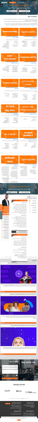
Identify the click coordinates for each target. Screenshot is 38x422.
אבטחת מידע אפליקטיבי (5, 69)
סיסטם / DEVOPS (16, 37)
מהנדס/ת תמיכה (15, 44)
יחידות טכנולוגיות (33, 42)
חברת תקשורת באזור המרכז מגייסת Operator (23, 171)
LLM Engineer (15, 148)
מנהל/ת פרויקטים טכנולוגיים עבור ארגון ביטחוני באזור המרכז (14, 167)
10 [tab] (15, 398)
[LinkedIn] (7, 403)
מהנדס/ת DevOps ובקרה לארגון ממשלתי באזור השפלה (5, 47)
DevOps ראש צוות (6, 44)
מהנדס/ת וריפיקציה (15, 94)
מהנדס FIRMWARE (24, 41)
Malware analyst (15, 66)
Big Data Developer (6, 122)
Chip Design (7, 95)
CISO (8, 71)
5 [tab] (22, 398)
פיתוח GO (34, 41)
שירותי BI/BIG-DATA (14, 405)
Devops (8, 41)
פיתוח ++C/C (25, 44)
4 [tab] (23, 398)
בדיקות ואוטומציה (34, 63)
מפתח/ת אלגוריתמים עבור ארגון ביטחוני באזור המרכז (5, 170)
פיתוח (35, 143)
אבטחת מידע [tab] (34, 207)
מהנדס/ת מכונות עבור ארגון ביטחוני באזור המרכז (5, 167)
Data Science (16, 117)
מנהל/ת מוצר (34, 98)
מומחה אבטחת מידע (15, 68)
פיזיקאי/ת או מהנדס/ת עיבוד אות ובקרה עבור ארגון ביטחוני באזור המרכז (14, 172)
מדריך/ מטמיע (34, 95)
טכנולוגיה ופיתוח (19, 405)
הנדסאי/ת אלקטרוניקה (24, 172)
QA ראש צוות (34, 68)
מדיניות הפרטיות (14, 418)
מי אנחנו (20, 413)
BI (30, 25)
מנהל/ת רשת (16, 42)
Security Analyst (6, 70)
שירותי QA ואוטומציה (18, 407)
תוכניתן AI (16, 143)
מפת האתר (19, 414)
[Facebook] (6, 403)
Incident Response (15, 71)
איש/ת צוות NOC (6, 230)
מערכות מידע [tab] (34, 210)
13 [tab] (11, 398)
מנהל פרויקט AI (6, 143)
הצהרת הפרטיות (6, 376)
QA (35, 69)
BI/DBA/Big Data (16, 114)
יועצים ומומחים (19, 408)
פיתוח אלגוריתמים (15, 144)
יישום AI (16, 145)
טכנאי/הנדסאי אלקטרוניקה (34, 167)
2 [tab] (26, 398)
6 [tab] (21, 398)
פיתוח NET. (34, 43)
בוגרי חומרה (25, 119)
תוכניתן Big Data (6, 121)
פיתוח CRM (34, 46)
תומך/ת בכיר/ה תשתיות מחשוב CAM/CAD (5, 238)
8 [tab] (18, 398)
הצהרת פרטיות (13, 413)
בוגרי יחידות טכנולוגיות (33, 114)
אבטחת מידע (25, 145)
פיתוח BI (7, 119)
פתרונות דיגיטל (14, 406)
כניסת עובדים (16, 414)
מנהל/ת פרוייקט (24, 94)
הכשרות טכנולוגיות (13, 407)
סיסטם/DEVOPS (32, 414)
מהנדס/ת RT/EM (24, 46)
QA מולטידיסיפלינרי (24, 71)
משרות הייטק (13, 2)
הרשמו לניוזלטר (1, 215)
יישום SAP (34, 99)
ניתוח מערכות (25, 95)
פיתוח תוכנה (35, 37)
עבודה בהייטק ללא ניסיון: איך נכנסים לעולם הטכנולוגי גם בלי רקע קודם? (23, 294)
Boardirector (32, 407)
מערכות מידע (34, 145)
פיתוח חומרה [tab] (34, 212)
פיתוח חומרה (16, 88)
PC (17, 43)
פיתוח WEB (25, 413)
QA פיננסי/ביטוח (33, 71)
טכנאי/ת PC (7, 229)
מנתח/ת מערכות (6, 235)
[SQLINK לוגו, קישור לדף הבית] (4, 2)
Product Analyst (15, 122)
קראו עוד (2, 291)
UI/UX (35, 94)
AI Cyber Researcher (6, 148)
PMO (26, 98)
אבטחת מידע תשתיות (6, 68)
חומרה (26, 143)
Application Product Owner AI (5, 237)
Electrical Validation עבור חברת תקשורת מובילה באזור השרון (23, 167)
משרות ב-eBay (32, 413)
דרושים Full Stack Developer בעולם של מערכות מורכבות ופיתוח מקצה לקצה (22, 263)
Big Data (33, 25)
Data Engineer (7, 120)
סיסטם (26, 144)
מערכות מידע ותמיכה (33, 88)
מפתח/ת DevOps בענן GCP (5, 222)
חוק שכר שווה (13, 414)
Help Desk (25, 97)
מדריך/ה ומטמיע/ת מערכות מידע (5, 221)
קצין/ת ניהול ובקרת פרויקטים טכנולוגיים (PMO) (5, 233)
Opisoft (25, 405)
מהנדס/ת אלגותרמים (15, 97)
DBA (17, 121)
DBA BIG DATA (7, 117)
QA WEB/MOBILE (24, 69)
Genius (27, 405)
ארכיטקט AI (7, 144)
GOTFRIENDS (30, 406)
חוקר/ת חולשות (15, 70)
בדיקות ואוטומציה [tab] (33, 205)
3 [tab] (25, 398)
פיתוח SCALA (16, 119)
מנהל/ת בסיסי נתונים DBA (5, 232)
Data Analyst (16, 120)
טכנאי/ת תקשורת (15, 46)
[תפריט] (36, 2)
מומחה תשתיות (6, 43)
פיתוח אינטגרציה (33, 44)
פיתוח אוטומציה (24, 68)
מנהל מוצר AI (7, 145)
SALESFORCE (25, 99)
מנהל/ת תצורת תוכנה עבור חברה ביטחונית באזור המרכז (5, 175)
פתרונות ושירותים (21, 2)
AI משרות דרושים (16, 139)
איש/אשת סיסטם (6, 225)
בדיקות (35, 144)
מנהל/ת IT (16, 41)
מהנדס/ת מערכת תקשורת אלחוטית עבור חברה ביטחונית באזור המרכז (5, 179)
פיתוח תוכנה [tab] (34, 200)
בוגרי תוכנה (34, 119)
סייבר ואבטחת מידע (14, 408)
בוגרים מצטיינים (33, 120)
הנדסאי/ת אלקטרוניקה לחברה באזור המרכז (32, 171)
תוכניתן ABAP (6, 219)
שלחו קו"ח (1, 207)
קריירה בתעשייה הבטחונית (32, 139)
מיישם (35, 97)
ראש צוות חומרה (15, 93)
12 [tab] (12, 398)
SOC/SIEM (7, 66)
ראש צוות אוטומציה (33, 72)
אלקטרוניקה (35, 165)
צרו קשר (18, 413)
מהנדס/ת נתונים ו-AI (5, 227)
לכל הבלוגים (4, 356)
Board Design (16, 95)
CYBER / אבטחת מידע (15, 63)
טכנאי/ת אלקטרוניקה (33, 172)
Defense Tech (16, 165)
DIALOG (33, 406)
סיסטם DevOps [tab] (34, 203)
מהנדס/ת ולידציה (6, 93)
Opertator (34, 173)
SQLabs (29, 405)
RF (8, 94)
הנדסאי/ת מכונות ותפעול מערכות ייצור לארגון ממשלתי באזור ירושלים (23, 174)
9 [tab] (16, 398)
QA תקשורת (34, 70)
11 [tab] (14, 398)
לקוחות (16, 413)
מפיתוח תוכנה (6, 23)
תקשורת (7, 42)
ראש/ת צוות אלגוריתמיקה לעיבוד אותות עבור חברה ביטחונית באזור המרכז (5, 172)
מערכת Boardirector (18, 406)
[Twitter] (9, 403)
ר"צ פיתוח (25, 43)
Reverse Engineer (15, 69)
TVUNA (31, 405)
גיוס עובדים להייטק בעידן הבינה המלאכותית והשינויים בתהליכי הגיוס (23, 325)
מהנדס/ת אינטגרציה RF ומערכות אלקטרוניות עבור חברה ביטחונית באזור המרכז (14, 176)
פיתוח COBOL (25, 42)
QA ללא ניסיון (25, 70)
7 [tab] (19, 398)
